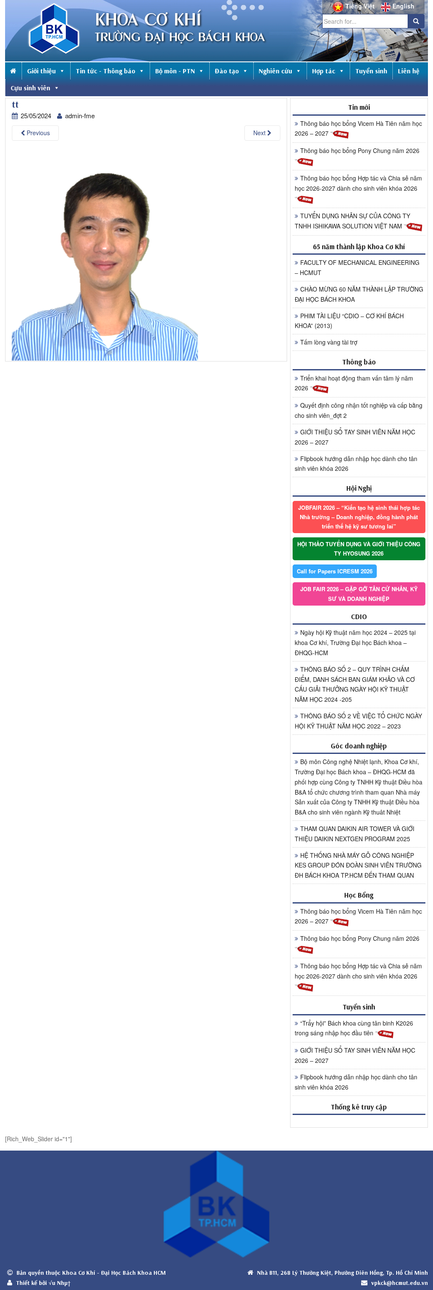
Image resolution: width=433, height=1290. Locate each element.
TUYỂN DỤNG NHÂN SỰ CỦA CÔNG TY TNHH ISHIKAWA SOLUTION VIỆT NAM (352, 220)
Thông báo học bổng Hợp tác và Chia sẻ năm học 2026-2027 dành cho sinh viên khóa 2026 (358, 183)
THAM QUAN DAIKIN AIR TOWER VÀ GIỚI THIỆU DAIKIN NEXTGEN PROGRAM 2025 (354, 833)
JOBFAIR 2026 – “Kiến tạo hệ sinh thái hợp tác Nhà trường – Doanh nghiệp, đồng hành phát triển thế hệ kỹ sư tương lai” (359, 516)
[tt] (105, 254)
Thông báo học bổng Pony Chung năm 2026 (359, 150)
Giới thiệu (41, 71)
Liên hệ (408, 71)
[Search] (416, 21)
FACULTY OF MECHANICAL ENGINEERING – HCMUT (357, 267)
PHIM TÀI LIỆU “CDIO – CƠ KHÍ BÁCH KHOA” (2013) (349, 320)
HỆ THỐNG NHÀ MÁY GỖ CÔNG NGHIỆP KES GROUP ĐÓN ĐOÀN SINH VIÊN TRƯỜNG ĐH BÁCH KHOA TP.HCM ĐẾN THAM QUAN (358, 865)
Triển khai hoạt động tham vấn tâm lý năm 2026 (354, 383)
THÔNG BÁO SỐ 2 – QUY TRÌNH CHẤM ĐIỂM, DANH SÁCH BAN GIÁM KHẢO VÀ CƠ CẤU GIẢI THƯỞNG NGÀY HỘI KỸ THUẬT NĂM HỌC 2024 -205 (355, 684)
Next (260, 132)
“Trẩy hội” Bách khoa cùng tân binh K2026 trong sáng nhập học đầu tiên (354, 1028)
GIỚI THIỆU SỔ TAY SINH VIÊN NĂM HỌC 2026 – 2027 (355, 437)
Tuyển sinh (371, 71)
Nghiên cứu (275, 71)
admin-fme (80, 115)
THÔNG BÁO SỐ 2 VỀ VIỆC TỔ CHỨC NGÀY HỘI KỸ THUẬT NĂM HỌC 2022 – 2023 (358, 721)
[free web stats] (359, 1120)
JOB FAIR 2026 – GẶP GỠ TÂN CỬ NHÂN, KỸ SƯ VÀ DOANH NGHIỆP (359, 593)
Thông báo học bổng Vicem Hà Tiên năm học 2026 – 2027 (358, 128)
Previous (37, 132)
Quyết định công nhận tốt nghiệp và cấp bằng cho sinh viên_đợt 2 (358, 410)
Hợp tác (323, 71)
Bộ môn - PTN (175, 71)
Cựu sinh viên (30, 87)
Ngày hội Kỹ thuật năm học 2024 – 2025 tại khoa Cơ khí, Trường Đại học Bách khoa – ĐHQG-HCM (355, 642)
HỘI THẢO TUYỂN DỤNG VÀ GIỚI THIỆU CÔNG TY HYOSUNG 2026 (358, 548)
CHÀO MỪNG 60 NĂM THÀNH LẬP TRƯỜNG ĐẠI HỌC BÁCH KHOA (359, 294)
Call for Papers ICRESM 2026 (335, 571)
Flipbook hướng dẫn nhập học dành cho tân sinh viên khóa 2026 (356, 463)
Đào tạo (227, 71)
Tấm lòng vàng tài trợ (328, 342)
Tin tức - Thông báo (105, 71)
